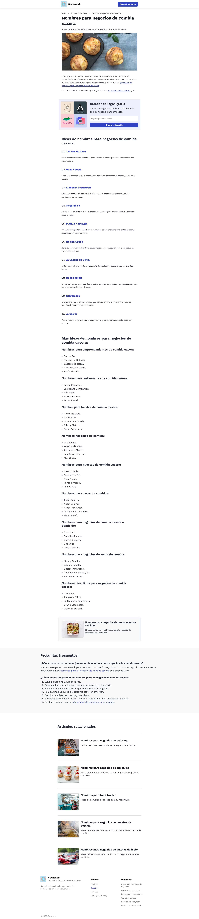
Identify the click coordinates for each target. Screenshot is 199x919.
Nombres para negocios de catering (104, 740)
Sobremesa (73, 295)
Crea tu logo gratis (114, 125)
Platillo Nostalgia (76, 223)
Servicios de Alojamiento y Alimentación (106, 13)
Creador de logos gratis (107, 104)
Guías (64, 13)
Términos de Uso (128, 898)
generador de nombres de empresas (93, 702)
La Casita (71, 313)
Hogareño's (73, 205)
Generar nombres (128, 4)
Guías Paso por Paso (130, 890)
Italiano (94, 892)
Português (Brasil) (99, 895)
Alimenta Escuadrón (78, 187)
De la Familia (74, 277)
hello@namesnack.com (131, 894)
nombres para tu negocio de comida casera (84, 670)
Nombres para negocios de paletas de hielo (109, 849)
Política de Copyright (130, 902)
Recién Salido (74, 241)
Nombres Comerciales (79, 13)
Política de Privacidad (131, 905)
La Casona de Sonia (78, 259)
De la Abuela (73, 169)
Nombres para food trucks (98, 795)
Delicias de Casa (76, 151)
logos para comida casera (119, 90)
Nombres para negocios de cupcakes (105, 767)
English (94, 884)
